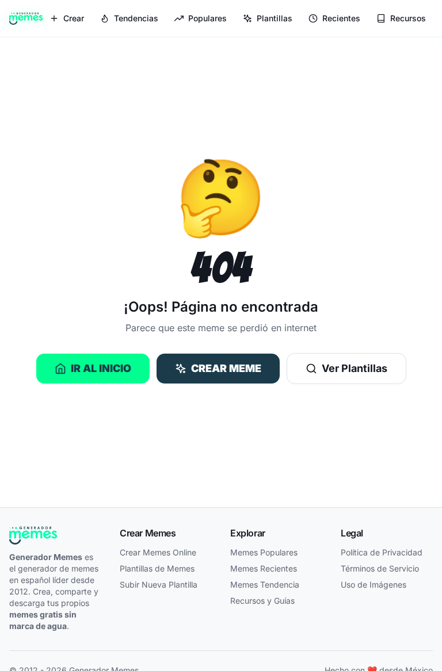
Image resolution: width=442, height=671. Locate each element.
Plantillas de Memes (157, 568)
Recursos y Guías (262, 600)
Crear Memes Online (158, 552)
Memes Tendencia (264, 584)
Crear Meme (226, 368)
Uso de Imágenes (373, 584)
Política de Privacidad (381, 552)
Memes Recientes (263, 568)
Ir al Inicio (101, 368)
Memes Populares (264, 552)
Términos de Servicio (380, 568)
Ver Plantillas (354, 368)
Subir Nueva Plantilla (158, 584)
